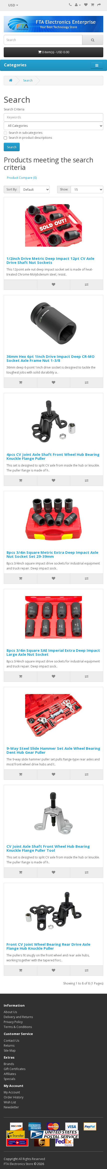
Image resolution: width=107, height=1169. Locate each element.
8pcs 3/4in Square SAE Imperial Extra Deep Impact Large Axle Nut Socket (53, 652)
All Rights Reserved (31, 1159)
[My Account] (78, 5)
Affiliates (10, 1074)
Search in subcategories (25, 133)
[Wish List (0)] (86, 5)
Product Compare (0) (22, 178)
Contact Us (11, 1040)
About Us (10, 1012)
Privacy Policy (13, 1022)
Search (28, 80)
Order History (13, 1097)
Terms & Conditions (18, 1027)
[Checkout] (99, 5)
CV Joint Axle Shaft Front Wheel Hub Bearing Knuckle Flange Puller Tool (48, 848)
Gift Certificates (14, 1069)
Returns (9, 1045)
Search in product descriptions (30, 138)
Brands (9, 1064)
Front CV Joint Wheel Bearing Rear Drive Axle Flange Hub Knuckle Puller (48, 946)
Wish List (10, 1102)
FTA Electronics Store (18, 1164)
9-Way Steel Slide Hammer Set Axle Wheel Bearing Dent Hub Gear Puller (53, 750)
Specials (9, 1079)
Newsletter (11, 1107)
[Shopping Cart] (92, 5)
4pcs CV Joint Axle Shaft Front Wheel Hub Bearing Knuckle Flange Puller (53, 456)
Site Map (10, 1050)
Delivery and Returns (18, 1017)
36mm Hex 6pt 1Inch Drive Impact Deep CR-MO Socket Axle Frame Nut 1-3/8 (50, 358)
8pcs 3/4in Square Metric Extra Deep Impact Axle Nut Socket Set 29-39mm (52, 554)
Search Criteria (14, 109)
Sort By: (11, 189)
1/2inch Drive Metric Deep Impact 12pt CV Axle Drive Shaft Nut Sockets (50, 260)
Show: (64, 189)
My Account (12, 1092)
